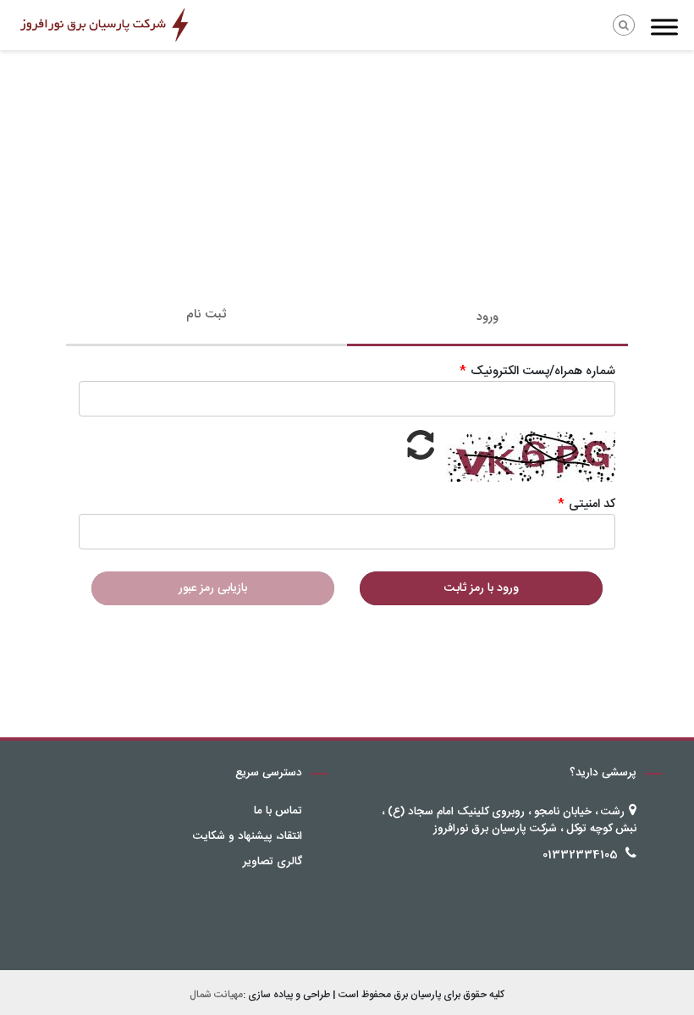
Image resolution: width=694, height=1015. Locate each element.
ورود (487, 318)
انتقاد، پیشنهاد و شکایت (247, 836)
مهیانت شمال (216, 994)
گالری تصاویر (272, 861)
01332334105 (580, 855)
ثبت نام (206, 315)
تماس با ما (278, 811)
